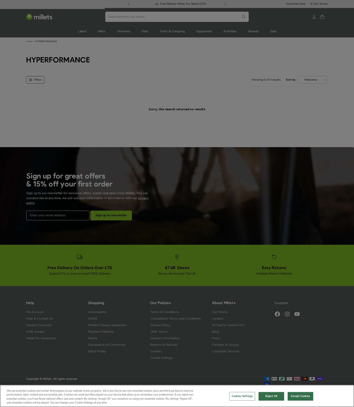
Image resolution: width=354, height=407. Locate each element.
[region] (177, 396)
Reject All (271, 396)
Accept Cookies (300, 396)
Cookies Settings (242, 396)
